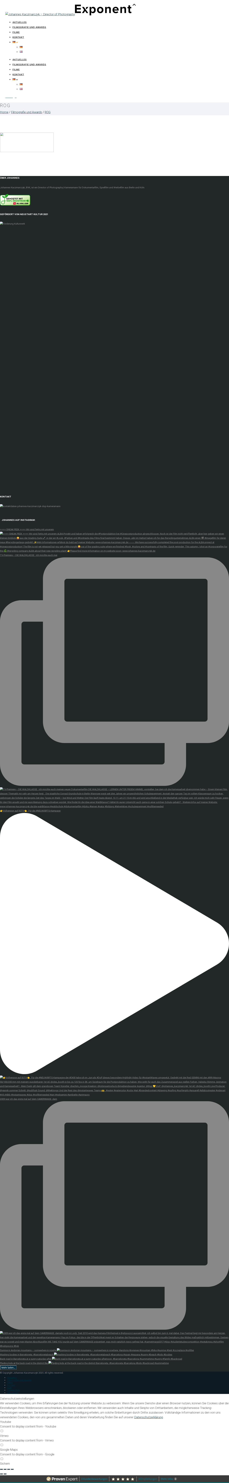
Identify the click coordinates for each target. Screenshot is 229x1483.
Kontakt (18, 37)
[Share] (5, 1469)
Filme (16, 32)
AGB (9, 1387)
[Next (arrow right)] (5, 1473)
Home (4, 112)
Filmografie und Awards (29, 27)
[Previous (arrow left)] (1, 1473)
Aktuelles (20, 22)
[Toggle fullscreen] (8, 1469)
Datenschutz (13, 1390)
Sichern (5, 1463)
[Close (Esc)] (1, 1469)
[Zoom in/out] (12, 1469)
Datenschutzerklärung (148, 1417)
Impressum (13, 1392)
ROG (47, 112)
